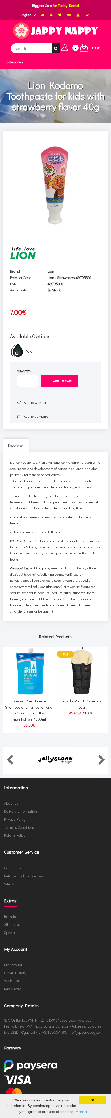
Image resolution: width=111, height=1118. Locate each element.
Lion (51, 271)
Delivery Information (20, 811)
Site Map (11, 884)
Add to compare (35, 416)
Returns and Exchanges (23, 876)
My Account (13, 964)
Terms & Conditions (19, 827)
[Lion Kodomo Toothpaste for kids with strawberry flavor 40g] (55, 184)
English (26, 15)
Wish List (11, 980)
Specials (11, 932)
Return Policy (14, 835)
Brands (10, 916)
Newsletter (12, 988)
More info (83, 1111)
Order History (15, 972)
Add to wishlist (34, 402)
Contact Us (13, 867)
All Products (13, 924)
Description (16, 445)
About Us (11, 803)
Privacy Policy (14, 819)
